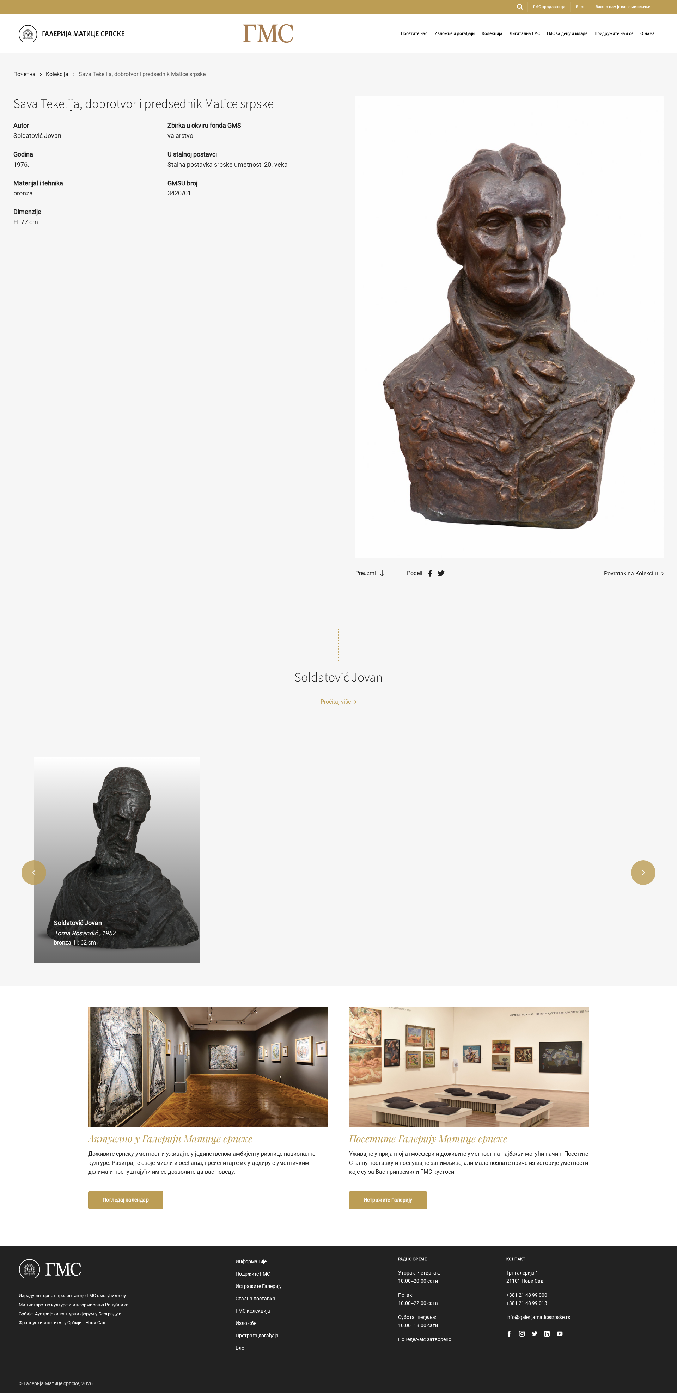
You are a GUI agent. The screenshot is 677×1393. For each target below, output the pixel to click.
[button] (520, 7)
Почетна (24, 74)
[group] (117, 860)
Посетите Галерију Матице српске (428, 1138)
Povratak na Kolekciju (631, 573)
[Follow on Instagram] (522, 1334)
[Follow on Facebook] (509, 1334)
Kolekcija (57, 74)
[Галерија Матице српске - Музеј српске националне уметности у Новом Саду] (71, 33)
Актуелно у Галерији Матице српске (170, 1138)
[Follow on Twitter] (534, 1334)
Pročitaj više (336, 701)
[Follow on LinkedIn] (547, 1334)
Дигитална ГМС (525, 33)
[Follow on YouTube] (559, 1334)
